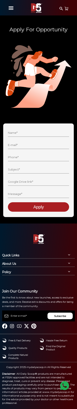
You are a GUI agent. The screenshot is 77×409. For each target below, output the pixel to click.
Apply (38, 206)
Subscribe (60, 316)
